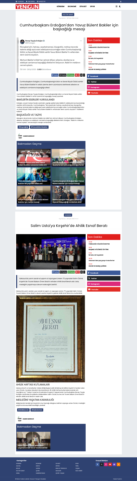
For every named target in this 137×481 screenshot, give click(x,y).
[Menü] (116, 6)
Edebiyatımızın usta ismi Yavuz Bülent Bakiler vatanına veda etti (32, 163)
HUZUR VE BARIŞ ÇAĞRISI (97, 69)
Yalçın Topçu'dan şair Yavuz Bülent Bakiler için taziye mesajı (33, 200)
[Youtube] (110, 464)
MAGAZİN (58, 471)
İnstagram (94, 87)
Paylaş (55, 75)
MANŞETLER (42, 1)
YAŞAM (77, 468)
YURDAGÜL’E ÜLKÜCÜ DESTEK (99, 47)
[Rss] (118, 464)
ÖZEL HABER (78, 471)
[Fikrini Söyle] (114, 464)
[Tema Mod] (119, 6)
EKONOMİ (72, 6)
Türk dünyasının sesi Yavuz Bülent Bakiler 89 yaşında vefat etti (32, 182)
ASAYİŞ (18, 466)
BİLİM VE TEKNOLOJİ (61, 468)
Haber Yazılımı (117, 479)
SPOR (92, 6)
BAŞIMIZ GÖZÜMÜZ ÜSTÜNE (98, 53)
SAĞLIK (38, 468)
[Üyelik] (120, 1)
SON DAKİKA (31, 1)
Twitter (93, 82)
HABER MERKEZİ (28, 136)
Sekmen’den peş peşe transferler (101, 64)
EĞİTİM (58, 466)
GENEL (18, 473)
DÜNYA (38, 466)
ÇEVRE (38, 471)
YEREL (77, 466)
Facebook (94, 76)
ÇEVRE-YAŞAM (60, 473)
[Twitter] (101, 464)
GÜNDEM (60, 6)
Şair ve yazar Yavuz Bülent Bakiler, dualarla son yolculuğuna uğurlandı (68, 163)
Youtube (94, 93)
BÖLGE (18, 468)
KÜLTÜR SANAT (68, 15)
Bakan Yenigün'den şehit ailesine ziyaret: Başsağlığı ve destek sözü (67, 200)
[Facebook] (97, 464)
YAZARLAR (20, 1)
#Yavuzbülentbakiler (39, 127)
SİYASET (83, 6)
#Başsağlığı (23, 127)
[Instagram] (106, 464)
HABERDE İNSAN (40, 473)
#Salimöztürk (36, 410)
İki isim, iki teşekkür (95, 58)
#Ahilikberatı (23, 410)
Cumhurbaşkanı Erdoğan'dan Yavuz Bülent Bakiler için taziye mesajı (68, 182)
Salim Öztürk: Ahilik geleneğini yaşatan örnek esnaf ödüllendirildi (32, 446)
